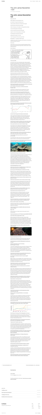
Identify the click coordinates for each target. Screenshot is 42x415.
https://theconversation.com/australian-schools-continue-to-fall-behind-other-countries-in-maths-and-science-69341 (20, 277)
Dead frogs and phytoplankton (7, 392)
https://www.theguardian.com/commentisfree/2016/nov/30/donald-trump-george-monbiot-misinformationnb (21, 85)
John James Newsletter (17, 11)
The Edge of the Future (5, 394)
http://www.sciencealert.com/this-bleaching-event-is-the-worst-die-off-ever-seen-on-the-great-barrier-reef (20, 141)
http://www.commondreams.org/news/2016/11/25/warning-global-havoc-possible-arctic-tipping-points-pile (21, 104)
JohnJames (14, 11)
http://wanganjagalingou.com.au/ (15, 165)
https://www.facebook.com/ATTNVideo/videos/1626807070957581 (21, 213)
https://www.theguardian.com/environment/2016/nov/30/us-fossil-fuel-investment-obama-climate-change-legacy (20, 355)
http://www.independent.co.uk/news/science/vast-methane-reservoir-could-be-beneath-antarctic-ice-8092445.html (20, 199)
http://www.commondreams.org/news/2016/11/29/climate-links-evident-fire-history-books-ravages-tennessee (20, 254)
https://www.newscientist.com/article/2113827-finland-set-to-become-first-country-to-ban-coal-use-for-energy (20, 189)
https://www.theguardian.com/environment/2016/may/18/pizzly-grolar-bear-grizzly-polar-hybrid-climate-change (20, 133)
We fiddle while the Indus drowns (7, 396)
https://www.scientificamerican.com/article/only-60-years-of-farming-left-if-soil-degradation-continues (20, 320)
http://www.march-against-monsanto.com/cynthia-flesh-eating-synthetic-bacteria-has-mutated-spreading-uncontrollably (20, 122)
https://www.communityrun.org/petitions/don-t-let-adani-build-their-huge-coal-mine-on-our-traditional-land (20, 168)
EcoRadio (3, 1)
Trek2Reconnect (4, 390)
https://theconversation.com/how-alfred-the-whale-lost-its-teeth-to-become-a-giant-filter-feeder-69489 (20, 264)
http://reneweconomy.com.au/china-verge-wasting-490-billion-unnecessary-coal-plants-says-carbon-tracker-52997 (20, 303)
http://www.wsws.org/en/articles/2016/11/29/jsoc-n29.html (19, 343)
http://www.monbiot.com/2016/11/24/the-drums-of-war (19, 73)
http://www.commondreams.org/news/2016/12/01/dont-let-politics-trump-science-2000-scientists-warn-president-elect (20, 93)
